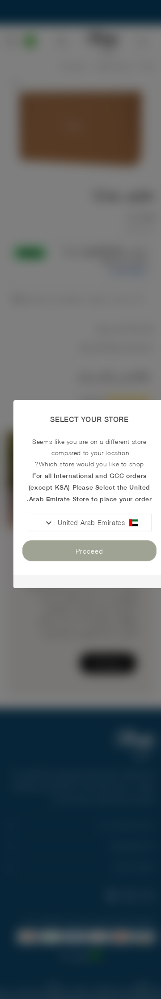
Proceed (89, 551)
